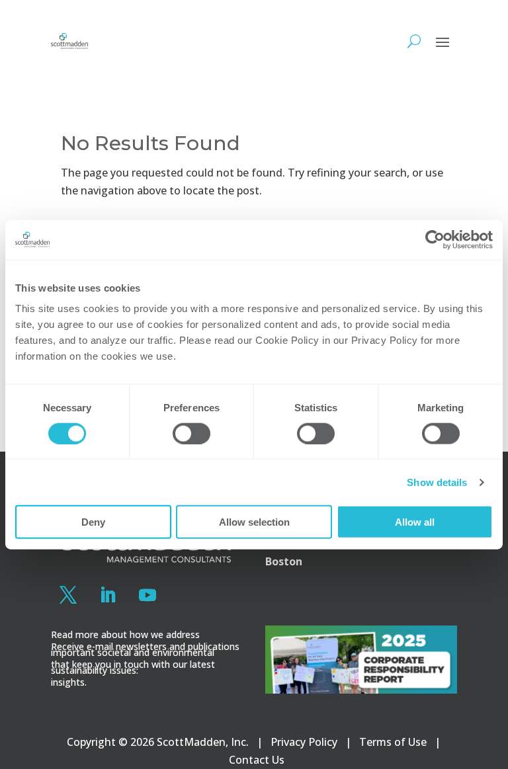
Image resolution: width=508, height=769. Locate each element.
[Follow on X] (68, 595)
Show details (437, 481)
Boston (283, 561)
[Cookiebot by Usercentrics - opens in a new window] (435, 239)
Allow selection (254, 522)
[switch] (191, 433)
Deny (93, 522)
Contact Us (256, 759)
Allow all (415, 522)
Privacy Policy (304, 742)
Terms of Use (393, 742)
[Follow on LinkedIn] (108, 595)
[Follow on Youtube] (147, 595)
